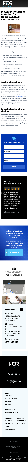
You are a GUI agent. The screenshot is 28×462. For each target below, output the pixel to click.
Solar (7, 426)
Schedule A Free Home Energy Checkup (14, 252)
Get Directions (10, 321)
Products (9, 418)
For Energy (11, 309)
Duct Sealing (10, 429)
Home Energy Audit (12, 412)
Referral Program (11, 399)
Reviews (8, 401)
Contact (21, 418)
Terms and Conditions (14, 443)
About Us (8, 396)
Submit (14, 167)
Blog (7, 407)
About (7, 393)
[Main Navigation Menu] (24, 4)
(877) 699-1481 (11, 342)
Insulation (9, 424)
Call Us (3, 459)
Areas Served (22, 424)
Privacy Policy (14, 441)
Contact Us (21, 421)
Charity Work (10, 410)
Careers (8, 404)
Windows (8, 421)
